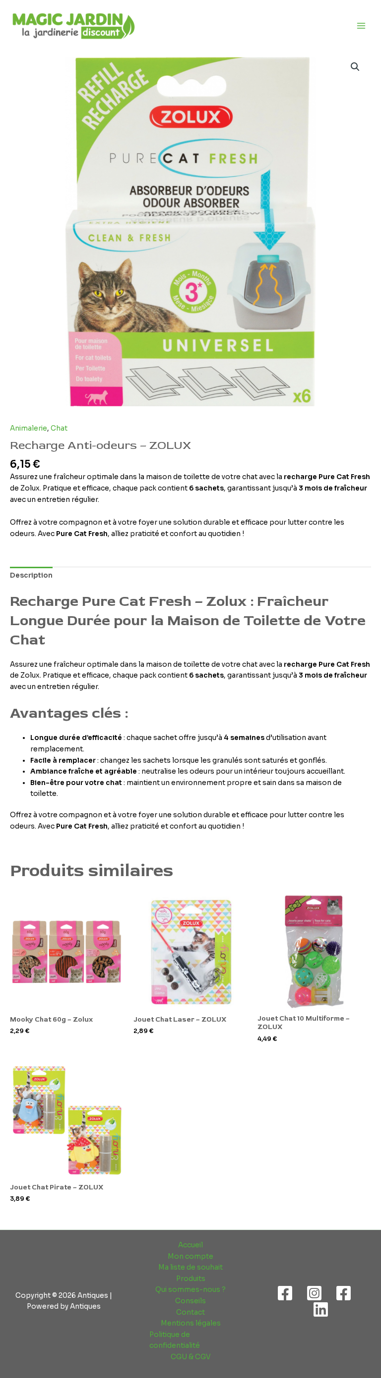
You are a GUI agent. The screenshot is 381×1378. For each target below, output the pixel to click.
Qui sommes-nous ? (190, 1289)
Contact (190, 1312)
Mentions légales (191, 1323)
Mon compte (190, 1256)
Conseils (190, 1301)
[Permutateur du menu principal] (361, 25)
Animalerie (28, 428)
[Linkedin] (321, 1309)
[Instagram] (314, 1293)
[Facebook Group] (343, 1293)
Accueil (190, 1245)
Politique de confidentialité (174, 1340)
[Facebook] (285, 1293)
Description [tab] (31, 575)
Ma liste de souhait (190, 1267)
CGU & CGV (191, 1357)
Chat (59, 428)
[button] (355, 67)
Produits (190, 1279)
